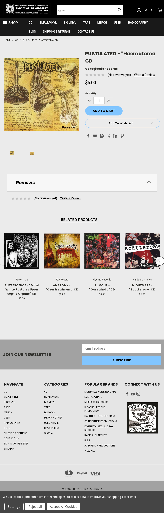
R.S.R (87, 440)
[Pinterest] (122, 136)
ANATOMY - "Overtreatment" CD (61, 287)
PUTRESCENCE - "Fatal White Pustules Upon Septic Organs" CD (22, 289)
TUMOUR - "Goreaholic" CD (102, 287)
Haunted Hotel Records (99, 416)
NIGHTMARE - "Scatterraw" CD (142, 287)
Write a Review (144, 75)
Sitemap (9, 448)
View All (89, 450)
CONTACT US (86, 31)
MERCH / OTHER (53, 417)
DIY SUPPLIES (51, 428)
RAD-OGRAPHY (138, 22)
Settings (14, 506)
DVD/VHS (49, 412)
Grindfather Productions (100, 421)
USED (117, 22)
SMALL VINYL (48, 22)
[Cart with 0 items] (160, 10)
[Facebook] (88, 136)
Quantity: (91, 93)
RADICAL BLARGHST (95, 435)
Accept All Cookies (63, 506)
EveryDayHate (93, 397)
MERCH (102, 22)
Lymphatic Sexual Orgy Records (98, 428)
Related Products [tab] (79, 219)
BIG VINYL (70, 22)
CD (30, 22)
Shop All (49, 433)
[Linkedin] (115, 136)
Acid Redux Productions (99, 445)
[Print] (102, 136)
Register (22, 443)
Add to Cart (21, 254)
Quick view (22, 246)
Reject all (35, 506)
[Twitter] (109, 136)
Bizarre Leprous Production (94, 409)
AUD (148, 10)
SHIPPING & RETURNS (56, 31)
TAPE (86, 22)
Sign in (8, 443)
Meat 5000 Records (96, 402)
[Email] (95, 136)
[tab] (82, 183)
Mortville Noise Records (100, 391)
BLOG (32, 31)
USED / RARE (51, 423)
